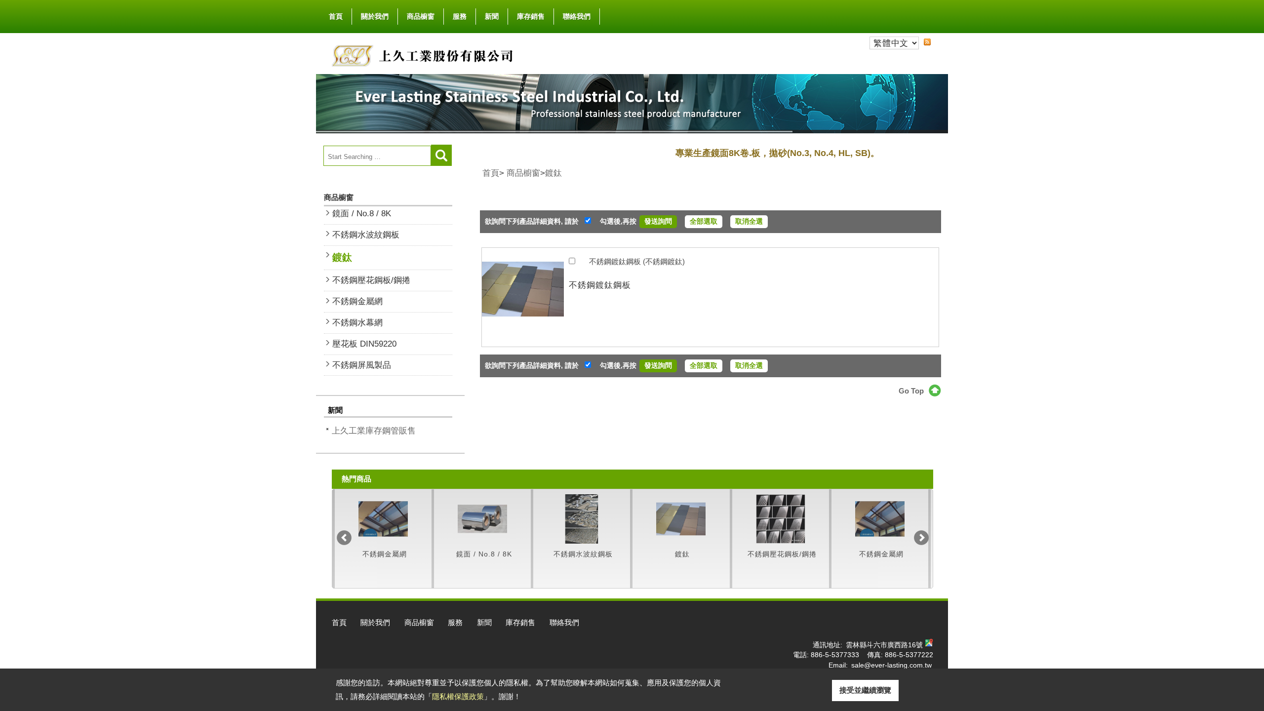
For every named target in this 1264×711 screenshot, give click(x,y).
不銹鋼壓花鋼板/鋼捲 (371, 280)
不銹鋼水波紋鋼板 (365, 234)
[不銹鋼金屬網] (780, 519)
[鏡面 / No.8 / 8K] (383, 519)
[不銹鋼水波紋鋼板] (482, 519)
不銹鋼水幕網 (357, 322)
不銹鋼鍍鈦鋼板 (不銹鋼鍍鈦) (637, 261)
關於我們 (375, 16)
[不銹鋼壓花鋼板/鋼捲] (680, 519)
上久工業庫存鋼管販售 (374, 430)
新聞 (492, 16)
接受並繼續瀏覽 (865, 690)
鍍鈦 (342, 257)
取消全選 (749, 221)
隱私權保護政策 (458, 696)
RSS (927, 42)
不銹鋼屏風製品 (361, 364)
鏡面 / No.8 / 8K (361, 213)
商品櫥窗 (420, 16)
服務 (460, 16)
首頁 (336, 16)
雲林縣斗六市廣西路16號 (884, 645)
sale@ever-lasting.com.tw (891, 665)
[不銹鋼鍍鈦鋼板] (523, 297)
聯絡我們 (577, 16)
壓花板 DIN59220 (364, 343)
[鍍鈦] (581, 519)
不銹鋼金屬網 (357, 301)
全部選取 (703, 221)
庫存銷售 (531, 16)
